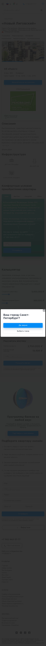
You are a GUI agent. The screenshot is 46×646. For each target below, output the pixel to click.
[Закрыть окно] (44, 310)
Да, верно (23, 325)
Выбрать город (23, 331)
